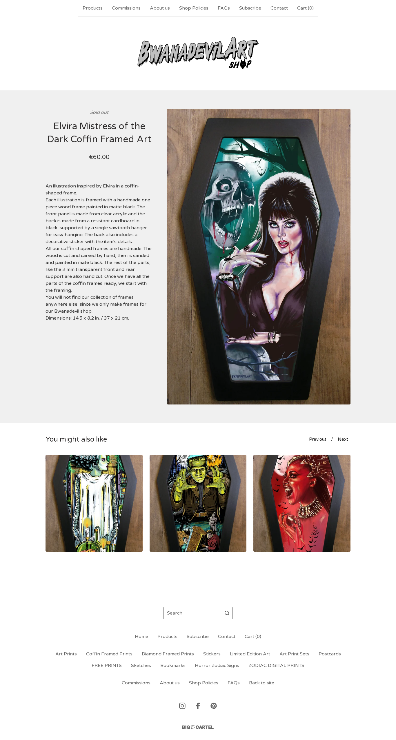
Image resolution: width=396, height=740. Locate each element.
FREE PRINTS (107, 665)
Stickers (212, 654)
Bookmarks (173, 665)
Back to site (261, 683)
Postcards (330, 654)
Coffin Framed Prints (109, 654)
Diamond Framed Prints (168, 654)
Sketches (141, 665)
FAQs (224, 8)
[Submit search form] (227, 613)
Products (93, 8)
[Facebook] (198, 705)
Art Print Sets (294, 654)
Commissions (126, 8)
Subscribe (250, 8)
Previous (317, 439)
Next (343, 439)
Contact (279, 8)
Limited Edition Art (250, 654)
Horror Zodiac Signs (217, 665)
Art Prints (66, 654)
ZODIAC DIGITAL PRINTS (276, 665)
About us (160, 8)
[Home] (198, 53)
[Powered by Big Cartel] (198, 727)
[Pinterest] (213, 705)
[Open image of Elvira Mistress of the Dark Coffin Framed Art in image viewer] (258, 256)
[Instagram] (182, 705)
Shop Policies (193, 8)
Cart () (305, 8)
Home (141, 636)
